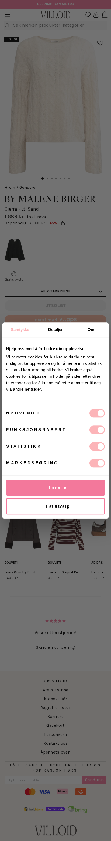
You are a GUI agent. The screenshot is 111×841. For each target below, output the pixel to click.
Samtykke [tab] (20, 329)
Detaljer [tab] (55, 329)
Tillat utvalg (55, 506)
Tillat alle (56, 487)
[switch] (97, 429)
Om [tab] (91, 329)
